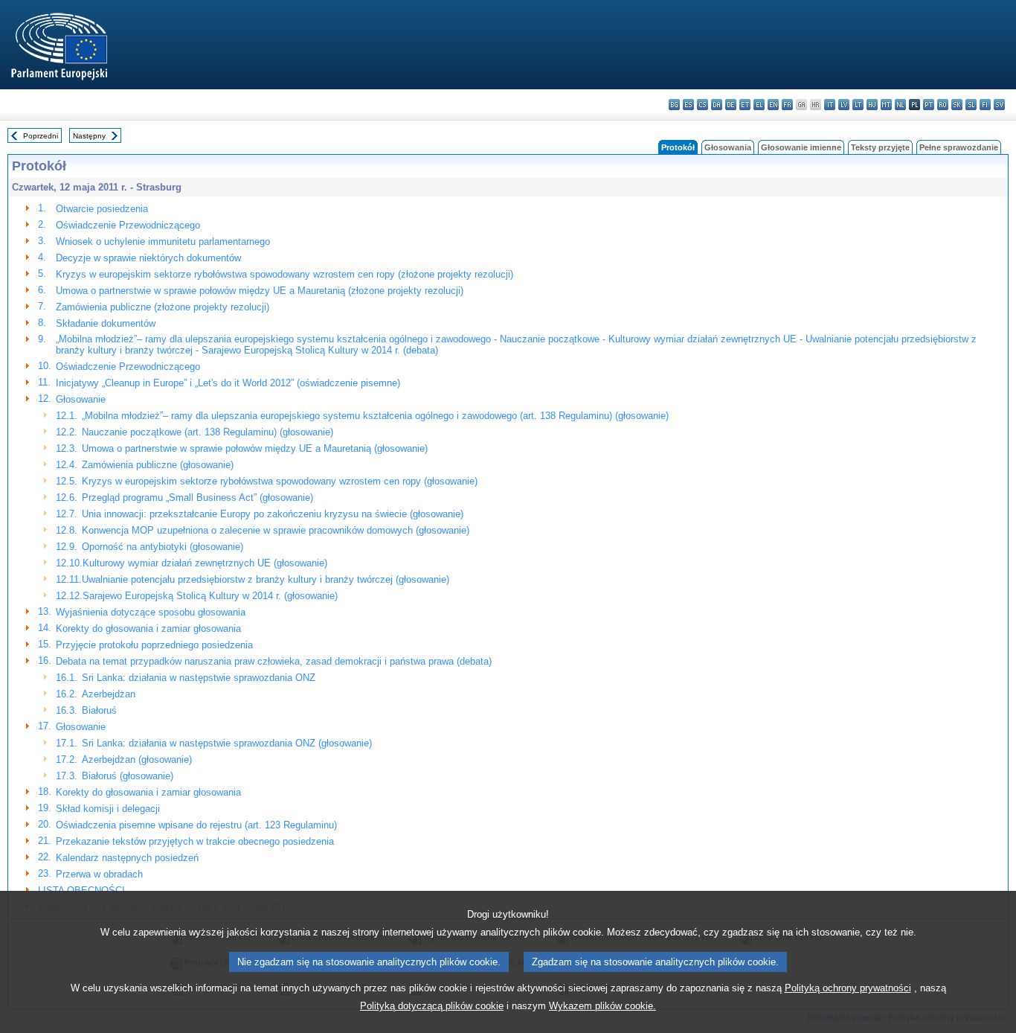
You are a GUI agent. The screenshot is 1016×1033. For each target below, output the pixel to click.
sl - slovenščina (971, 104)
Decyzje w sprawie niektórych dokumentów (148, 257)
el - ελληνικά (759, 104)
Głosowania (727, 147)
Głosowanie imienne (801, 147)
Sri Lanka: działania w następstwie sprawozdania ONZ (198, 677)
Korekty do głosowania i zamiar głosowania (148, 628)
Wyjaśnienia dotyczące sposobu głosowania (150, 612)
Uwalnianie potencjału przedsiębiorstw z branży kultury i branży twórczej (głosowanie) (265, 579)
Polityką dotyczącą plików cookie (432, 1005)
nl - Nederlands (900, 104)
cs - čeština (702, 104)
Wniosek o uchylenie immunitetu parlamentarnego (163, 241)
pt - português (928, 104)
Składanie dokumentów (105, 323)
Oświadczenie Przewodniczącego (128, 225)
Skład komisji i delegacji (108, 808)
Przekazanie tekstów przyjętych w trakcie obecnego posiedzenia (195, 841)
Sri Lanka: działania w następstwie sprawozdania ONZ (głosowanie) (227, 743)
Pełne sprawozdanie (958, 147)
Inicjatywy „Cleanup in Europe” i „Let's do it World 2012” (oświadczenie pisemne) (228, 382)
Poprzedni (40, 136)
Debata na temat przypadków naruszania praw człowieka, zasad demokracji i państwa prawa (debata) (274, 661)
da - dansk (716, 104)
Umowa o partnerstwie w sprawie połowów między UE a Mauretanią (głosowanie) (255, 448)
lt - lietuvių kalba (858, 104)
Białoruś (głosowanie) (127, 775)
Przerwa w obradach (99, 874)
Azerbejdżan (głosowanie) (137, 759)
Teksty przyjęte (880, 147)
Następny (89, 136)
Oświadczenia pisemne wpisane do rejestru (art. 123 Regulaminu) (196, 825)
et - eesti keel (744, 104)
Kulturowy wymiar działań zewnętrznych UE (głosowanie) (205, 563)
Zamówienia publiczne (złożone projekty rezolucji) (162, 307)
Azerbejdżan (108, 694)
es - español (688, 104)
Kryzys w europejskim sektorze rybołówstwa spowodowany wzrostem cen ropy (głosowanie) (280, 481)
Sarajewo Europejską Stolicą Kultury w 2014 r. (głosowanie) (210, 595)
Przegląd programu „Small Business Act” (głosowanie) (197, 497)
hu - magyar (872, 104)
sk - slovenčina (956, 104)
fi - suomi (985, 104)
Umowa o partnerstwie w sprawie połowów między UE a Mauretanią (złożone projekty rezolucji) (259, 290)
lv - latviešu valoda (843, 104)
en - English (773, 104)
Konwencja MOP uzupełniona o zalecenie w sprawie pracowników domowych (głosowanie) (275, 530)
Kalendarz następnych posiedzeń (127, 857)
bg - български (674, 104)
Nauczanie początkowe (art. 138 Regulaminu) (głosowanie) (207, 432)
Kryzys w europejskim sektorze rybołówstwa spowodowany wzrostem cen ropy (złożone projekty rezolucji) (284, 274)
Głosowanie (81, 399)
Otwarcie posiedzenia (102, 208)
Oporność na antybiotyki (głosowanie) (162, 546)
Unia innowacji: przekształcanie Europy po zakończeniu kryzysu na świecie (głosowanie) (272, 513)
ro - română (942, 104)
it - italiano (829, 104)
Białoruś (99, 710)
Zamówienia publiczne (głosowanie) (158, 464)
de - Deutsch (730, 104)
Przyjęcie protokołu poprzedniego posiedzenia (154, 644)
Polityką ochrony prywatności (848, 988)
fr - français (787, 104)
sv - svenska (999, 104)
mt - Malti (886, 104)
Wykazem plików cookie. (602, 1005)
